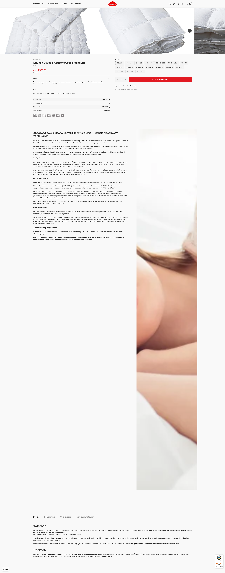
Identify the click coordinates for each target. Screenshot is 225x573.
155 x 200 (120, 67)
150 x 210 (184, 63)
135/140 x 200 (161, 63)
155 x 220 (130, 67)
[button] (182, 4)
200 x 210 (139, 63)
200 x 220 (150, 67)
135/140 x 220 (173, 63)
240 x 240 (150, 63)
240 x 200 (170, 67)
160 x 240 (130, 63)
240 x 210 (180, 67)
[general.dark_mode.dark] (178, 4)
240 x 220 (121, 71)
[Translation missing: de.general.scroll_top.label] (222, 570)
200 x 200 (140, 67)
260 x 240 (141, 71)
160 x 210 (120, 63)
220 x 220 (160, 67)
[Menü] (222, 555)
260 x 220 (131, 71)
